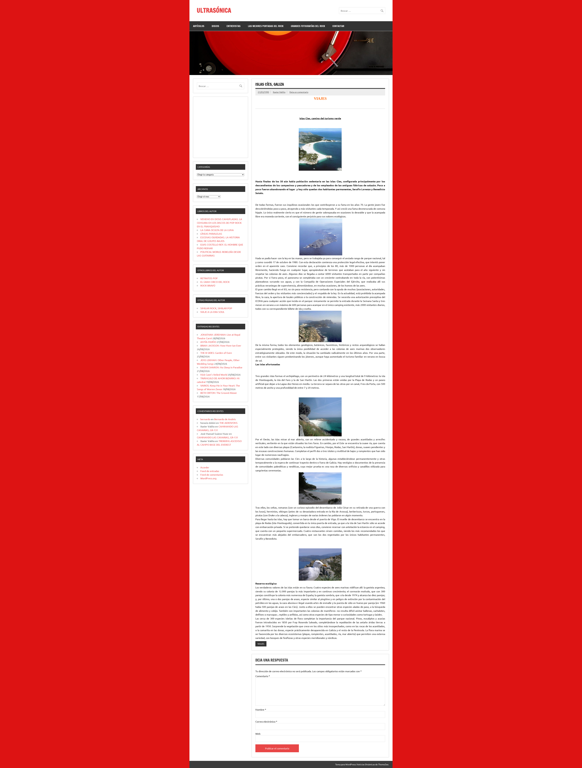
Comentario (262, 676)
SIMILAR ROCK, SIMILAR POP (216, 308)
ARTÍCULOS (198, 26)
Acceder (204, 467)
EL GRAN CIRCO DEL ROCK (215, 281)
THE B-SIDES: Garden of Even (216, 352)
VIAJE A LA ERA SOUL (212, 311)
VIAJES (261, 643)
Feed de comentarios (211, 474)
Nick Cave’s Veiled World (213, 374)
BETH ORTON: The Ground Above (218, 392)
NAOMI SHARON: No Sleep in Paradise (221, 367)
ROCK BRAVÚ (207, 285)
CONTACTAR (338, 26)
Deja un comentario (298, 92)
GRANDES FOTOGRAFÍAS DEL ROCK (308, 26)
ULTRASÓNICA (214, 10)
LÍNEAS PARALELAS (211, 233)
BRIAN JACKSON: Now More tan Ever (220, 345)
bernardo (205, 419)
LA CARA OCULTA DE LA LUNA (217, 229)
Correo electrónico (266, 721)
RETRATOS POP (209, 278)
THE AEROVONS (228, 422)
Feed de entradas (209, 470)
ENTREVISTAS (234, 26)
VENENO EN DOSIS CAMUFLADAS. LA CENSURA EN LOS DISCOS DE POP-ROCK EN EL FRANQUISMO (219, 223)
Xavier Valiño (279, 92)
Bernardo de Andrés (225, 419)
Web (257, 733)
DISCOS (215, 26)
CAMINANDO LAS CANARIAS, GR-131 (217, 437)
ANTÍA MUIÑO (208, 341)
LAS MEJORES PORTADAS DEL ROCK (265, 26)
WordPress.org (208, 478)
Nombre (260, 709)
